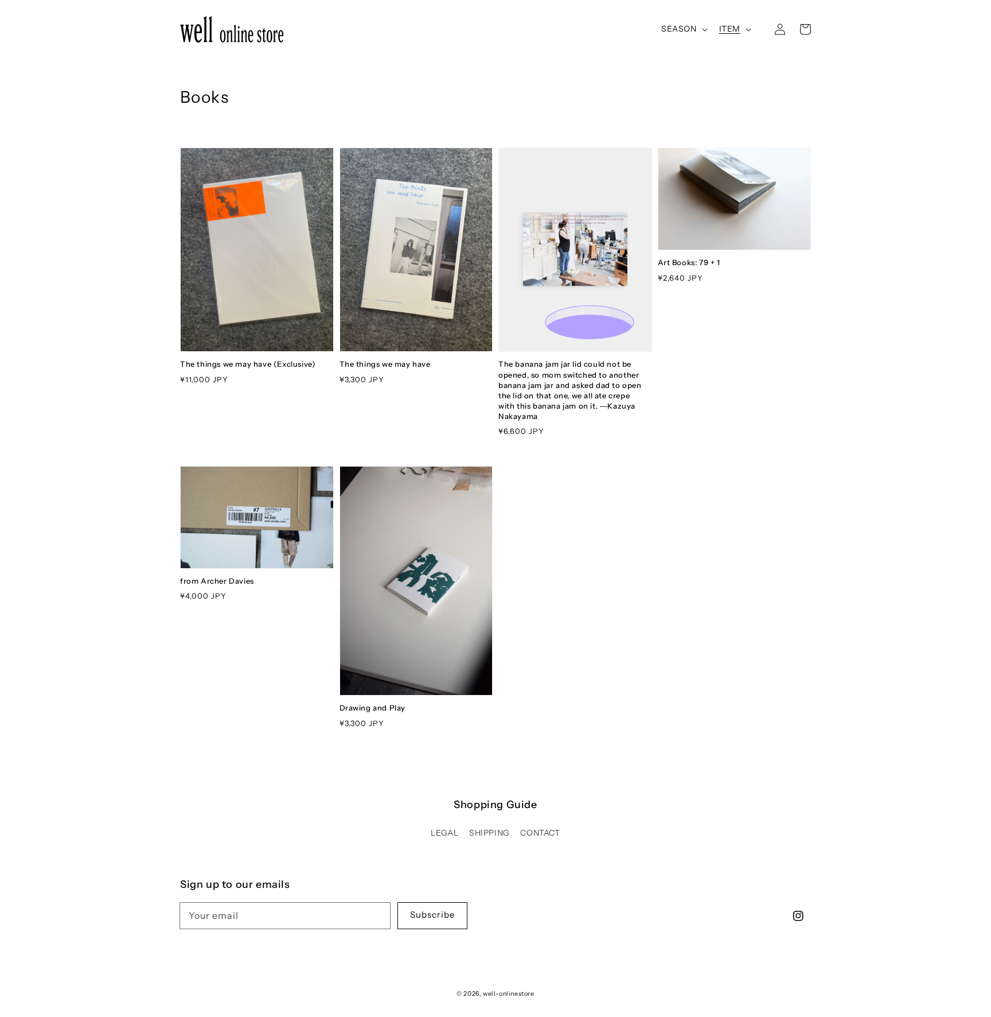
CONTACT (540, 833)
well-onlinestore (508, 993)
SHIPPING (489, 833)
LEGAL (444, 833)
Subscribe (432, 914)
